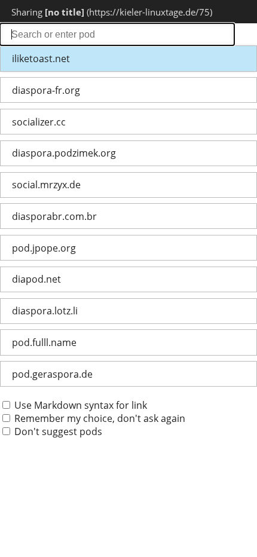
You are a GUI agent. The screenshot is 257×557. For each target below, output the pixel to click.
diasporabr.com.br (54, 216)
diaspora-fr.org (46, 90)
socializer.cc (39, 121)
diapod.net (36, 279)
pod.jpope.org (44, 248)
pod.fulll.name (44, 342)
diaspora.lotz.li (45, 310)
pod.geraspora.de (52, 374)
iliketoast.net (41, 58)
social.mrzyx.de (46, 184)
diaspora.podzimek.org (64, 153)
